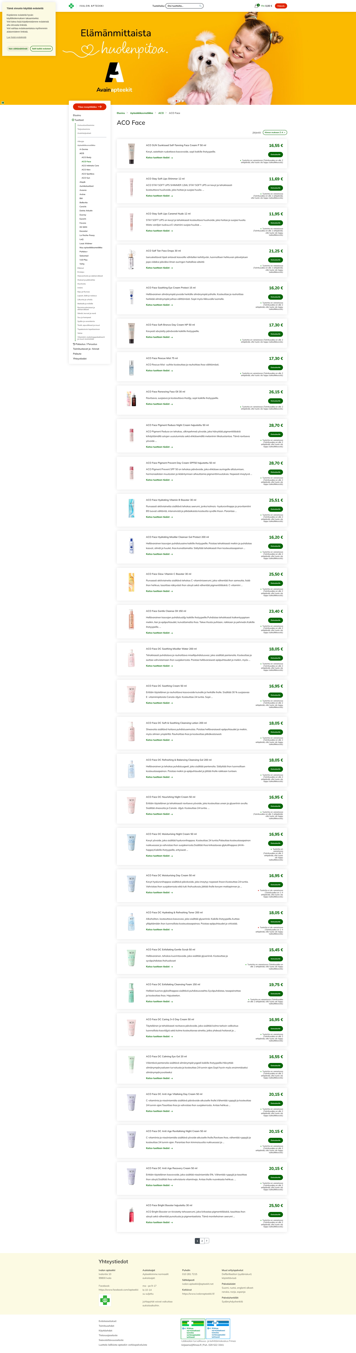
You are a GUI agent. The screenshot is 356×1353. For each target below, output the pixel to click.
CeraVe (83, 206)
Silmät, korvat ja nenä (86, 313)
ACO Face (86, 161)
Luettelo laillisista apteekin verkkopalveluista (123, 1344)
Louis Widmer (86, 243)
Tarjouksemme (83, 129)
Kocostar (84, 231)
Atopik (82, 182)
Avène (82, 194)
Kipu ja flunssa (83, 292)
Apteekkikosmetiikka (86, 145)
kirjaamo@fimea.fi (191, 1344)
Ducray (83, 215)
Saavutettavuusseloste (111, 1340)
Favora (83, 223)
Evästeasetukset (107, 1321)
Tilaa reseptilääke (87, 106)
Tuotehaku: (158, 5)
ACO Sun (86, 178)
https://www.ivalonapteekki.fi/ (198, 1293)
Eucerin (83, 219)
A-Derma (84, 149)
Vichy (82, 264)
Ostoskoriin (275, 154)
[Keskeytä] (2, 102)
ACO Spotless (88, 174)
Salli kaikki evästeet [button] (41, 49)
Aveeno (83, 190)
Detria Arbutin (86, 210)
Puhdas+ (84, 251)
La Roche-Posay (87, 235)
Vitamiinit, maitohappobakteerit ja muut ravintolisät (91, 338)
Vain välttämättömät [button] (18, 49)
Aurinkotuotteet (87, 186)
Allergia (80, 141)
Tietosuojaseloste (108, 1335)
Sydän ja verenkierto (86, 321)
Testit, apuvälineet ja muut (88, 325)
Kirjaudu (281, 6)
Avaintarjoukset (84, 133)
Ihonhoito (81, 284)
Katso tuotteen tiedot (158, 157)
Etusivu (77, 115)
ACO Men (86, 169)
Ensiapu (80, 272)
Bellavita (84, 202)
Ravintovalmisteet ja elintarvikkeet (86, 308)
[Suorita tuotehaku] (200, 6)
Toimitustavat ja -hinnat (86, 348)
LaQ (81, 239)
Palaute (77, 353)
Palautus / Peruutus (86, 344)
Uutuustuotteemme (85, 125)
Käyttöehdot (105, 1330)
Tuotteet (79, 119)
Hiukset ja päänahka (86, 280)
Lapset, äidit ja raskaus (87, 295)
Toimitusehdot (106, 1325)
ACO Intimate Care (90, 165)
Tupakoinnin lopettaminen (88, 329)
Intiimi (80, 288)
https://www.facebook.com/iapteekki (118, 1289)
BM (81, 198)
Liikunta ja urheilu (84, 299)
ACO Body (86, 157)
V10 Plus (83, 260)
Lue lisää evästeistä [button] (16, 37)
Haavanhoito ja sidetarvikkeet (90, 276)
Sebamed (84, 255)
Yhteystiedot (79, 358)
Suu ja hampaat (84, 317)
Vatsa (79, 333)
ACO (82, 153)
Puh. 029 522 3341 (213, 1344)
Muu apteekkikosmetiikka (91, 247)
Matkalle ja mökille (85, 303)
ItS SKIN (83, 227)
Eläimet (80, 268)
